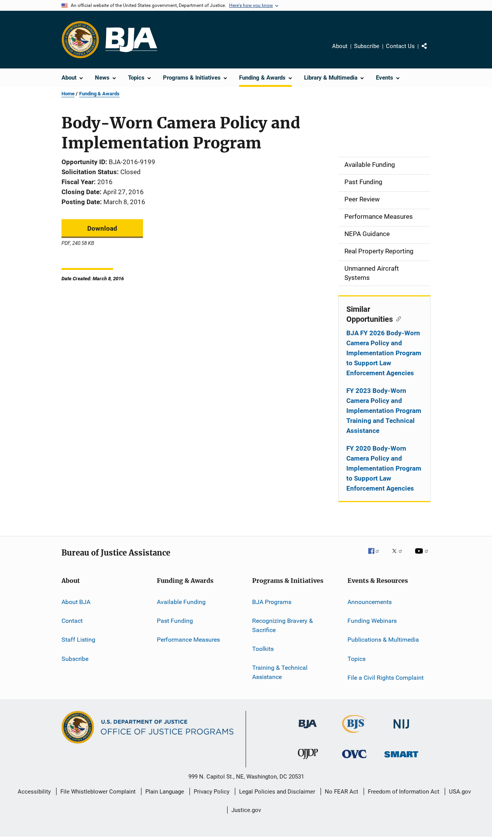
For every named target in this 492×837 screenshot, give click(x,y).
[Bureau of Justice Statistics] (354, 734)
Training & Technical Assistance (280, 672)
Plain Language (164, 791)
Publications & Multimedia (383, 639)
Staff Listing (78, 639)
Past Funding (175, 620)
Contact (72, 620)
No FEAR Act (341, 791)
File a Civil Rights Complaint (385, 677)
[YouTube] (422, 556)
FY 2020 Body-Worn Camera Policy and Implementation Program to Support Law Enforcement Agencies (383, 468)
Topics (356, 658)
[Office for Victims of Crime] (354, 759)
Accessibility (34, 791)
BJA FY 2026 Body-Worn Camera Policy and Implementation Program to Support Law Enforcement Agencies (383, 353)
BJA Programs (271, 601)
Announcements (369, 601)
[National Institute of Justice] (401, 730)
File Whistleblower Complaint (98, 791)
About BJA (76, 601)
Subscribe (366, 46)
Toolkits (263, 648)
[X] (399, 556)
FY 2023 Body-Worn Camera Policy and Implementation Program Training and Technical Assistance (383, 410)
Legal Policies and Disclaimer (277, 791)
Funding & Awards (99, 94)
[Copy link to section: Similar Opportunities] (397, 318)
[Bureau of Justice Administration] (308, 729)
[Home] (131, 40)
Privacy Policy (211, 791)
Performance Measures (188, 639)
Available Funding (181, 601)
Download (102, 228)
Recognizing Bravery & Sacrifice (282, 625)
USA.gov (460, 791)
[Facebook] (376, 556)
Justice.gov (246, 810)
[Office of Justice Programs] (80, 39)
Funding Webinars (372, 620)
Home (68, 94)
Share (430, 51)
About (339, 46)
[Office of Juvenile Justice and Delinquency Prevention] (308, 760)
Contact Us (400, 46)
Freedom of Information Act (403, 791)
